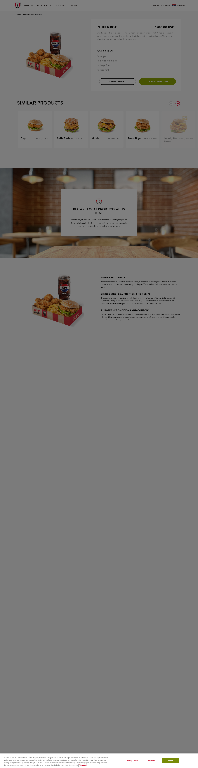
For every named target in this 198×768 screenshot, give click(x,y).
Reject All (151, 760)
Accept (170, 760)
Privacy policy (83, 765)
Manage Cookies (132, 760)
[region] (99, 760)
